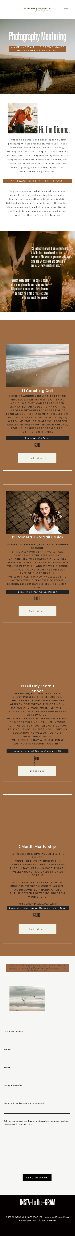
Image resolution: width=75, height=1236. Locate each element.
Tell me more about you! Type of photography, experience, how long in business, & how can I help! (36, 1123)
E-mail (7, 1049)
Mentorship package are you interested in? (24, 1103)
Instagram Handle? (13, 1085)
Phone (7, 1067)
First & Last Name (13, 1032)
